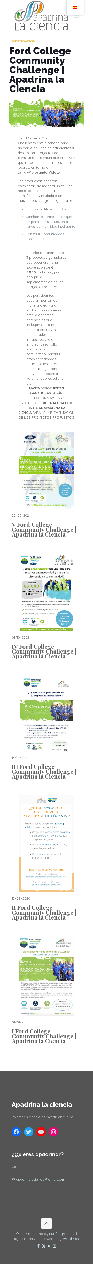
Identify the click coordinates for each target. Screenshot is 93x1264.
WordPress (71, 1239)
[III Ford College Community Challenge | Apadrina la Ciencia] (46, 713)
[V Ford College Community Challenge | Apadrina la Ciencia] (46, 470)
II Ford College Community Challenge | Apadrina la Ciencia (44, 912)
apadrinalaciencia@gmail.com (40, 1179)
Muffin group (60, 1234)
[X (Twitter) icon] (44, 1245)
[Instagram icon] (55, 1245)
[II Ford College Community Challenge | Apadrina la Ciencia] (46, 843)
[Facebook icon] (38, 1245)
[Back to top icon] (46, 1223)
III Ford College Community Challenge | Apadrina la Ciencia (44, 771)
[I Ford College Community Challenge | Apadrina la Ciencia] (46, 976)
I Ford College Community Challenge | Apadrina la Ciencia (44, 1036)
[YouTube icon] (49, 1245)
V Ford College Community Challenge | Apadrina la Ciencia (44, 529)
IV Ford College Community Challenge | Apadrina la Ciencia (44, 651)
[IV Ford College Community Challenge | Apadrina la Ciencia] (46, 592)
